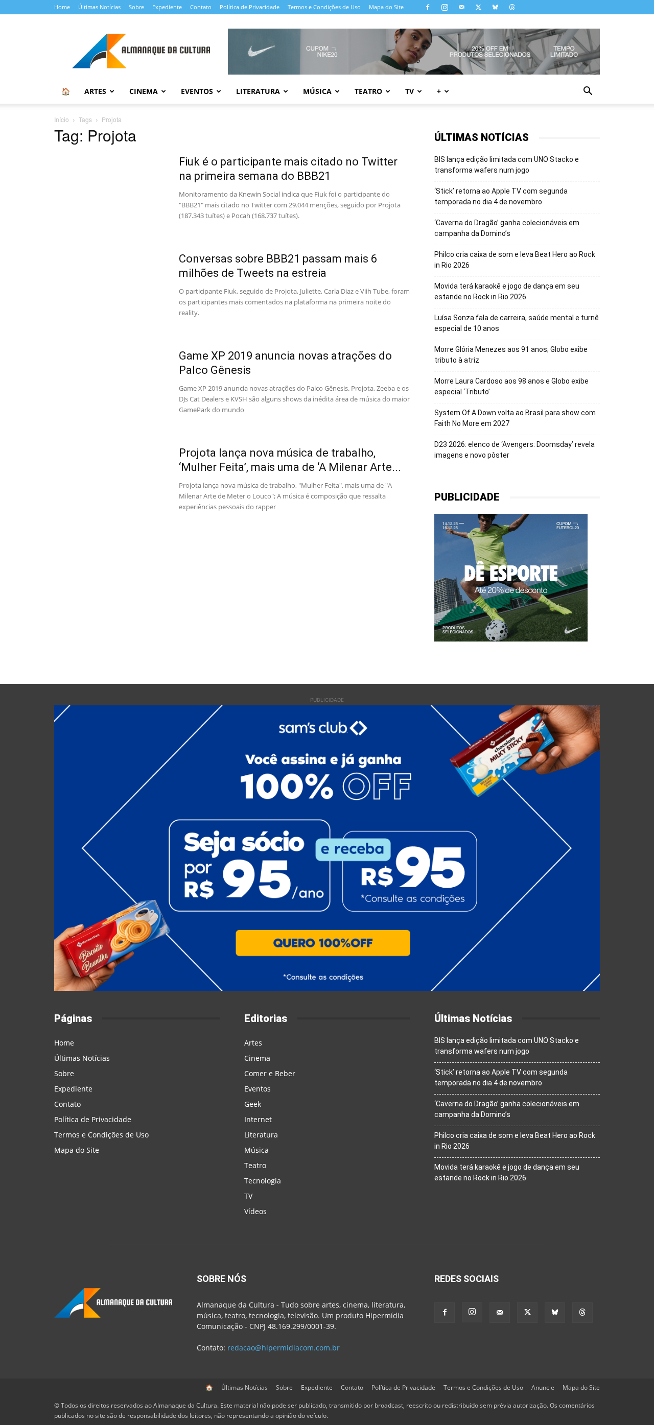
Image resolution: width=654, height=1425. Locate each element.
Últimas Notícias (99, 7)
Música (317, 91)
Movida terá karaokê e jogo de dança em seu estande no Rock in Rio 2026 (506, 291)
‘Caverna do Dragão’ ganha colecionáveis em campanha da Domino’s (506, 228)
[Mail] (461, 7)
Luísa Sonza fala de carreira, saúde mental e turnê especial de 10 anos (516, 323)
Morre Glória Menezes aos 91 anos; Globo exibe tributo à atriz (511, 354)
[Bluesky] (495, 7)
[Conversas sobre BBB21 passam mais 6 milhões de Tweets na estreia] (110, 290)
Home (62, 7)
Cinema (143, 91)
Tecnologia (262, 1180)
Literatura (258, 91)
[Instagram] (444, 7)
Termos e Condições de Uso (324, 7)
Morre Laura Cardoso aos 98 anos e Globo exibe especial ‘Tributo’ (511, 386)
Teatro (368, 91)
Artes (95, 91)
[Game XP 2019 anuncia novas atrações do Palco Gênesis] (110, 387)
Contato (201, 7)
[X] (478, 7)
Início (61, 119)
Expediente (167, 7)
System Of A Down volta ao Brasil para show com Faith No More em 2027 (515, 418)
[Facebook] (427, 7)
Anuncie (542, 1387)
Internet (258, 1119)
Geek (252, 1104)
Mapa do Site (386, 7)
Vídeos (255, 1211)
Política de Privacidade (249, 7)
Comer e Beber (269, 1073)
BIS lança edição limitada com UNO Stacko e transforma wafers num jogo (506, 164)
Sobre (136, 7)
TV (409, 91)
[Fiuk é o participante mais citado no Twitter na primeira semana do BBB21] (110, 193)
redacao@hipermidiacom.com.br (283, 1347)
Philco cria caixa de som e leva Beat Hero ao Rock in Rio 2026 (514, 259)
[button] (587, 92)
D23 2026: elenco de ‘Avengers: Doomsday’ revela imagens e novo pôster (514, 449)
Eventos (197, 91)
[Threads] (512, 7)
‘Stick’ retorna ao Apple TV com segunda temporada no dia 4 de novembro (501, 196)
